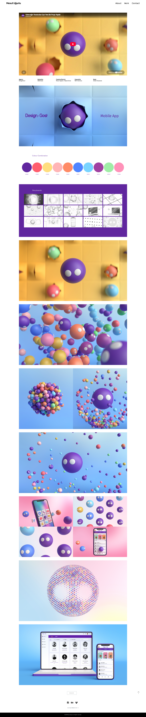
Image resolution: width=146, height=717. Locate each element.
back (72, 693)
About (118, 3)
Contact (136, 3)
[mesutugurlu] (13, 3)
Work (126, 3)
